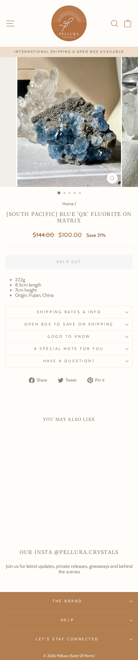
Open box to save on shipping (69, 324)
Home (68, 203)
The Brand (67, 601)
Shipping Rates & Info (69, 312)
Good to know (68, 336)
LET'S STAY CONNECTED (67, 639)
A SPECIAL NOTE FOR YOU (69, 348)
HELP (67, 620)
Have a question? (69, 361)
